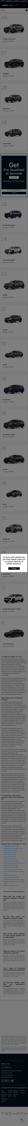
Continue (14, 568)
